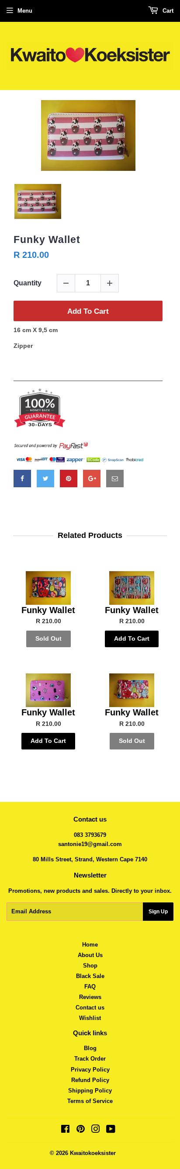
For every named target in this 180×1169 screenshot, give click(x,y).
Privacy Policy (90, 1069)
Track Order (90, 1058)
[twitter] (45, 478)
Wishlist (90, 1018)
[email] (115, 478)
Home (90, 944)
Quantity (28, 283)
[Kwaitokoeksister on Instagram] (95, 1130)
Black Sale (90, 976)
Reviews (90, 997)
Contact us (90, 1007)
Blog (90, 1048)
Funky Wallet (47, 239)
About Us (90, 955)
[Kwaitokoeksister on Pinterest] (80, 1130)
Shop (90, 965)
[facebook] (22, 478)
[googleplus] (91, 478)
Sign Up (158, 912)
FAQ (90, 986)
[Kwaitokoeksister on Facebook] (65, 1130)
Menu (24, 10)
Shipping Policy (90, 1090)
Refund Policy (90, 1080)
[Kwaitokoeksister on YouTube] (110, 1130)
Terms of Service (90, 1101)
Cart (167, 10)
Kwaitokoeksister (93, 1153)
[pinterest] (68, 478)
